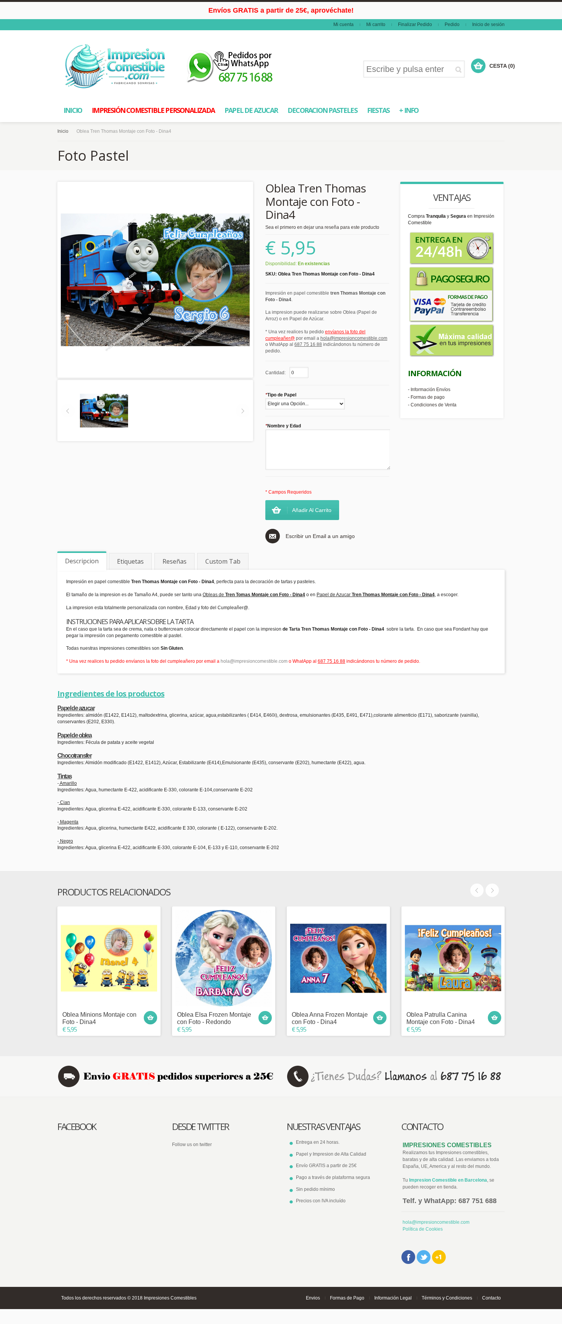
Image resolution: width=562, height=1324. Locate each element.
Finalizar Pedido (415, 24)
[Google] (439, 1257)
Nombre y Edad (283, 426)
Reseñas (174, 561)
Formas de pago (428, 397)
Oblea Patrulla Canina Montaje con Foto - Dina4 (440, 1018)
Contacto (491, 1298)
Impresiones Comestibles (170, 1298)
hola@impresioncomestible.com (254, 661)
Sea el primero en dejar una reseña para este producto (322, 227)
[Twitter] (423, 1257)
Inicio (62, 131)
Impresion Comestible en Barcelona (448, 1180)
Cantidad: (275, 372)
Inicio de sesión (488, 24)
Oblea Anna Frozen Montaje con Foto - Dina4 (330, 1018)
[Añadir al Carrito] (150, 1017)
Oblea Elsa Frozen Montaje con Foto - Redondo (214, 1018)
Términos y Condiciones (447, 1298)
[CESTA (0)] (478, 66)
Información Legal (393, 1298)
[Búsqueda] (459, 69)
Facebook (408, 1257)
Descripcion (82, 561)
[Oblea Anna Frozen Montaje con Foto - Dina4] (338, 958)
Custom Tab (222, 561)
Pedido (452, 24)
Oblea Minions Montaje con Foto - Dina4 (99, 1018)
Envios (313, 1298)
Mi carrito (375, 24)
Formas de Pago (347, 1298)
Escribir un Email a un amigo (320, 536)
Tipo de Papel (280, 395)
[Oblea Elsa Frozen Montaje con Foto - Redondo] (223, 958)
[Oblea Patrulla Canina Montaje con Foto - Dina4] (453, 958)
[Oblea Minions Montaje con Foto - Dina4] (109, 958)
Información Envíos (430, 389)
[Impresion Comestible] (115, 66)
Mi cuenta (343, 24)
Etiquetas (130, 561)
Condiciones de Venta (433, 405)
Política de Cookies (423, 1229)
